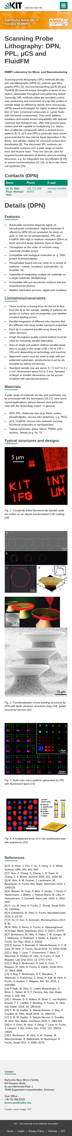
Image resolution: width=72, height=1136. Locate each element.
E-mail (51, 182)
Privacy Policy (36, 1131)
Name (9, 182)
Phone (31, 182)
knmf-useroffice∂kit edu (18, 1103)
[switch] (55, 5)
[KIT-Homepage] (13, 5)
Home (10, 1131)
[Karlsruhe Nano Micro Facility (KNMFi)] (58, 22)
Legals (20, 1131)
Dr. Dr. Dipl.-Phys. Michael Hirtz (14, 191)
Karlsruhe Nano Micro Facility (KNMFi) (35, 8)
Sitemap (52, 1131)
